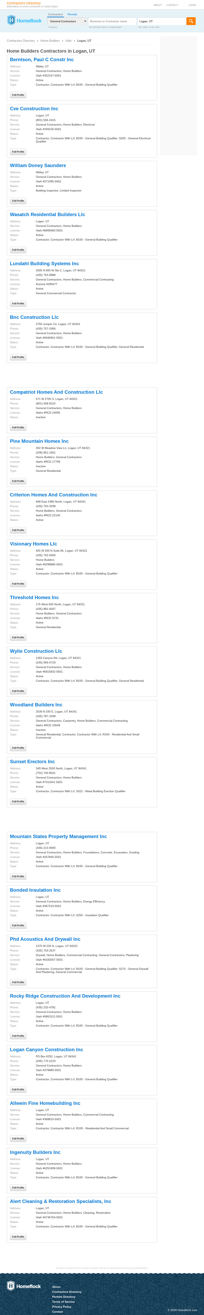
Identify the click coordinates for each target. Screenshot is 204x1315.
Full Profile (18, 95)
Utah (68, 40)
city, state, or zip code (148, 27)
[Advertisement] (82, 375)
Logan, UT (84, 40)
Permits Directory (64, 1296)
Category (52, 27)
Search (191, 21)
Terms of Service (63, 1301)
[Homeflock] (24, 20)
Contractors (55, 14)
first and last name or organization (105, 27)
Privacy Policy (61, 1306)
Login (192, 5)
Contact (172, 5)
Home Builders (50, 40)
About (158, 5)
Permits (72, 14)
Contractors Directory (21, 40)
